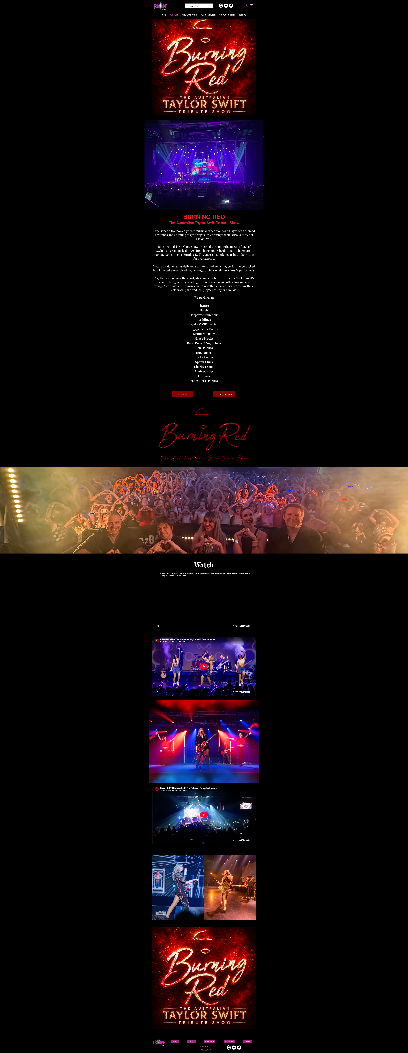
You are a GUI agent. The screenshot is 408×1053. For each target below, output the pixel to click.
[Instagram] (221, 6)
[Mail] (252, 6)
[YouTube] (226, 6)
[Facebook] (231, 6)
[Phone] (247, 6)
